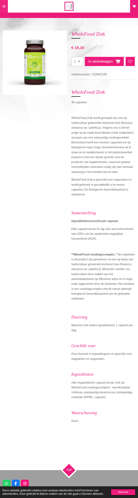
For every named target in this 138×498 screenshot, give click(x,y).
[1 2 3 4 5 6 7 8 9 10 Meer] (77, 61)
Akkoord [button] (123, 492)
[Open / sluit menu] (4, 6)
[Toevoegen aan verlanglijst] (130, 61)
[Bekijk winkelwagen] (134, 6)
